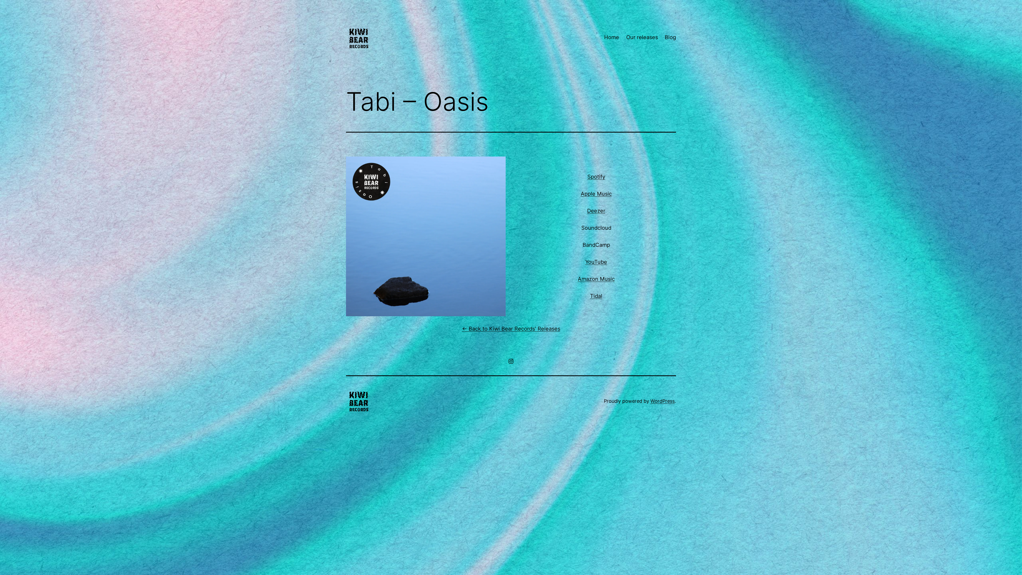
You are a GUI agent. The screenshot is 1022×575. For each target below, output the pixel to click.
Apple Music (596, 194)
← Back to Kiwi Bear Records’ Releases (511, 329)
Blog (670, 37)
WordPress (662, 401)
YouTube (596, 262)
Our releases (642, 37)
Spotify (596, 177)
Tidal (596, 296)
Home (611, 37)
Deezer (596, 211)
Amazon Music (596, 279)
